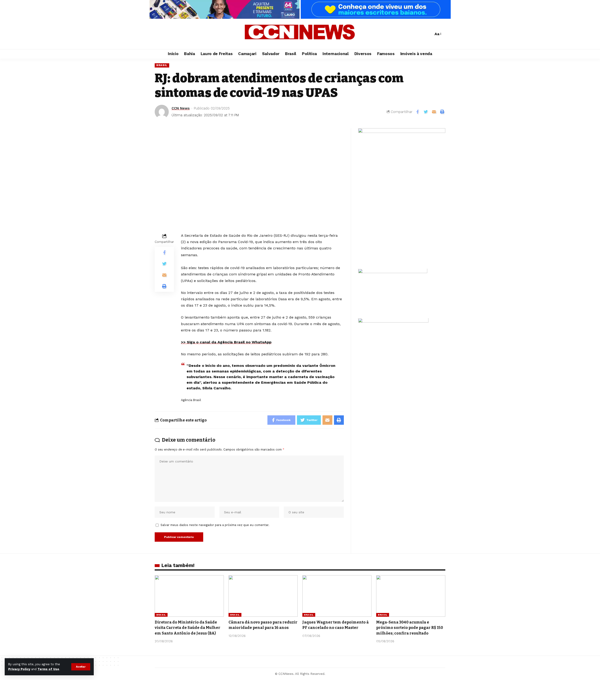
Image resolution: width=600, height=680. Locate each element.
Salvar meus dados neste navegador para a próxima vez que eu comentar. (215, 525)
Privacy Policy (19, 669)
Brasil (162, 65)
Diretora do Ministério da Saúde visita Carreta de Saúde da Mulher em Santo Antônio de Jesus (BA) (187, 627)
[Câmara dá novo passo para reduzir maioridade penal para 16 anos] (263, 596)
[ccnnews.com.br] (300, 34)
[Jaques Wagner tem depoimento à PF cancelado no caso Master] (336, 596)
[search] (428, 34)
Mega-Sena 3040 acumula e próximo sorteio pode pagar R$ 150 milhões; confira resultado (409, 627)
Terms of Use (48, 669)
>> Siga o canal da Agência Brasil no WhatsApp (226, 342)
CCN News (181, 108)
